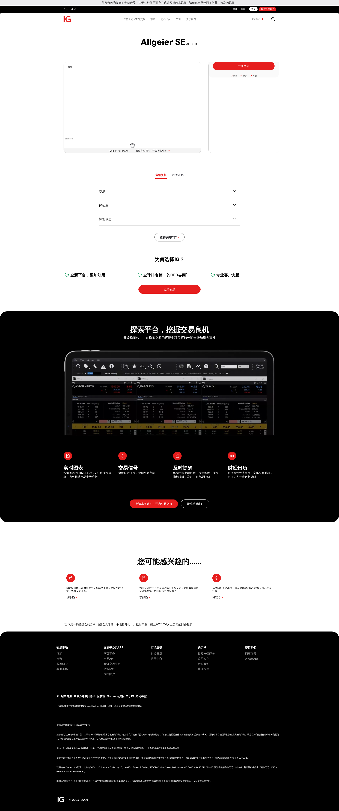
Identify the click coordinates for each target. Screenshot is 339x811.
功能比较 (109, 669)
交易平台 (166, 19)
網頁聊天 (250, 653)
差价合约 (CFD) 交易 (134, 19)
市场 (152, 19)
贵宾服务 (203, 663)
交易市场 (62, 647)
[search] (273, 19)
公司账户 (203, 658)
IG (57, 696)
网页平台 (109, 653)
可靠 (255, 75)
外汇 (59, 653)
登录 (253, 9)
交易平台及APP (113, 647)
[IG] (67, 19)
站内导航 (66, 696)
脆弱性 (101, 696)
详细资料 (161, 174)
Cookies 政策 (115, 696)
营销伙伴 (203, 669)
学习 (178, 19)
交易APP (109, 658)
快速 (235, 75)
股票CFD (62, 663)
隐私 (92, 696)
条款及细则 (81, 696)
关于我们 (191, 19)
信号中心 (156, 658)
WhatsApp (252, 658)
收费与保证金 (206, 653)
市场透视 (156, 647)
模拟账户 (109, 674)
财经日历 (156, 653)
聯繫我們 (250, 647)
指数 (59, 658)
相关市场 (178, 174)
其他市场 (62, 669)
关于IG (202, 647)
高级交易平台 (112, 663)
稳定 (245, 75)
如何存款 (141, 696)
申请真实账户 (267, 9)
